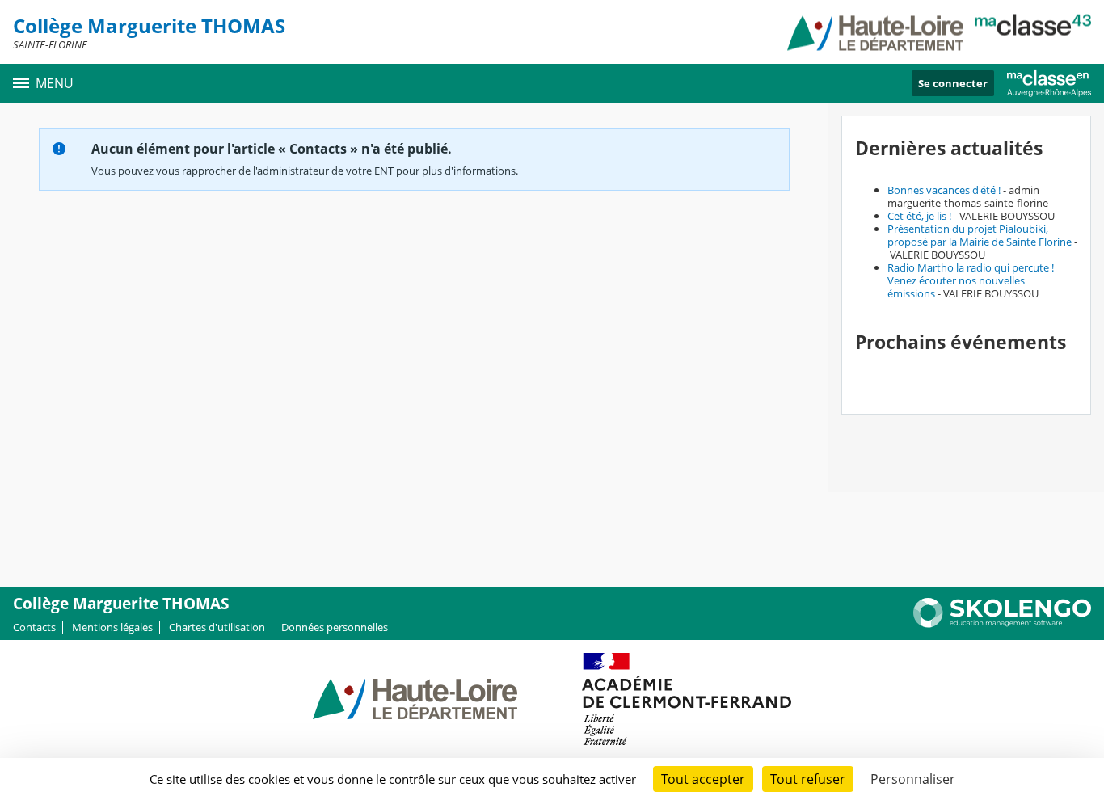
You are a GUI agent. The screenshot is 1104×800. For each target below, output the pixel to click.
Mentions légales (112, 627)
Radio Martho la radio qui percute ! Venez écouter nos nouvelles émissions (970, 280)
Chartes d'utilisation (217, 627)
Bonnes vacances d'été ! (944, 190)
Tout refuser (807, 779)
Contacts (34, 627)
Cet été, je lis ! (919, 215)
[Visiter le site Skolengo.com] (1002, 624)
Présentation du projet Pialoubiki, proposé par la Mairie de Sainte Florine (979, 235)
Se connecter (953, 83)
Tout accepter (703, 779)
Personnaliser (912, 779)
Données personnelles (334, 627)
